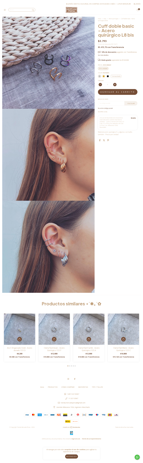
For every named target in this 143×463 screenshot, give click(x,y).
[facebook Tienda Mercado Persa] (75, 379)
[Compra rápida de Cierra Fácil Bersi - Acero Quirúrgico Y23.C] (123, 339)
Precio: (104, 65)
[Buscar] (33, 10)
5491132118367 (73, 394)
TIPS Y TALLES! (97, 387)
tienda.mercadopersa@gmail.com (73, 403)
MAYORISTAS (83, 387)
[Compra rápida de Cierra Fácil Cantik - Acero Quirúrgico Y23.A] (89, 339)
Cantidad (101, 80)
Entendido (71, 456)
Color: (103, 73)
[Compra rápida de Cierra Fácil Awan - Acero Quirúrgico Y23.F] (54, 339)
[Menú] (5, 10)
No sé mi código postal (105, 108)
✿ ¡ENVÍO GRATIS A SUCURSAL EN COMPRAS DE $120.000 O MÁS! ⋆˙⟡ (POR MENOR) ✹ (74, 4)
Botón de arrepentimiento (91, 439)
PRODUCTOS (53, 387)
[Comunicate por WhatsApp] (137, 457)
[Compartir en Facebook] (100, 140)
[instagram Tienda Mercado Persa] (68, 379)
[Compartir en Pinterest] (108, 140)
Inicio (99, 19)
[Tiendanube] (72, 428)
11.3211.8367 (73, 398)
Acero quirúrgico (113, 19)
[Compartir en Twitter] (104, 140)
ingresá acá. (76, 439)
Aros (105, 19)
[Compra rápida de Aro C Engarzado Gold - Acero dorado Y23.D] (19, 339)
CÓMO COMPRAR (67, 387)
